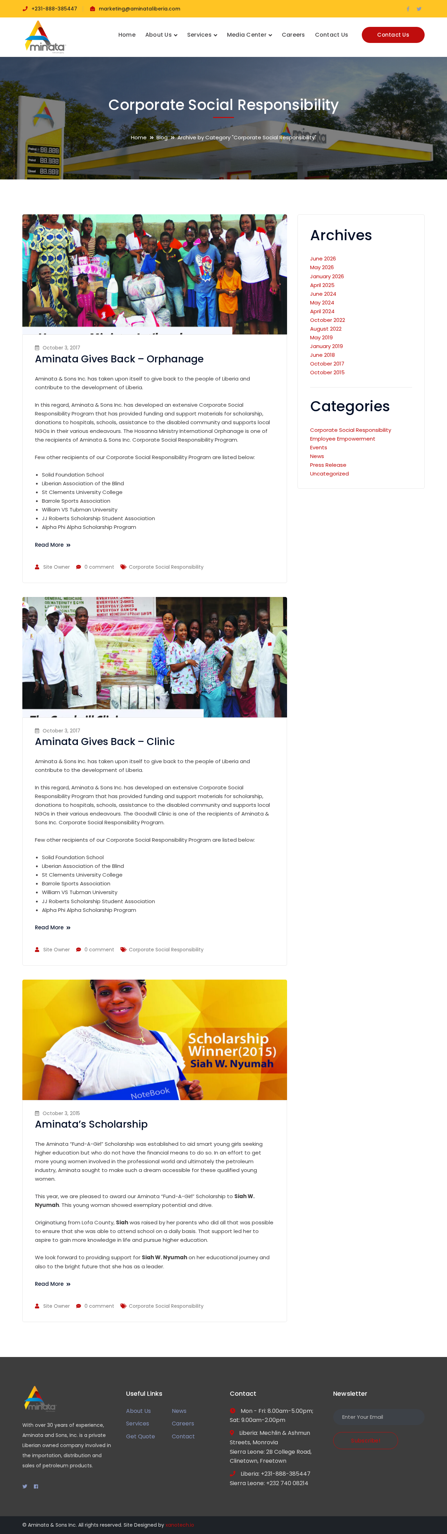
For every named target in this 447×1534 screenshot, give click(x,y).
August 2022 (326, 328)
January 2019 (326, 346)
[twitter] (24, 1486)
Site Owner (56, 566)
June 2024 (323, 293)
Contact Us (393, 34)
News (317, 456)
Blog (162, 137)
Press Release (328, 465)
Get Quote (140, 1436)
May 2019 (321, 337)
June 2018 (322, 355)
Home (139, 137)
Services (137, 1423)
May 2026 (322, 267)
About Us (138, 1411)
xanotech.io (180, 1524)
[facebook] (36, 1486)
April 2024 (322, 311)
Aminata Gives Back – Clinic (105, 741)
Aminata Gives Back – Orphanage (119, 359)
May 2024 (322, 302)
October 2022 (327, 320)
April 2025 (322, 285)
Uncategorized (329, 473)
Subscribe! (365, 1440)
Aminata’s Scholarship (91, 1124)
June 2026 (323, 258)
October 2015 (327, 372)
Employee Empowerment (342, 438)
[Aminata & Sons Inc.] (45, 36)
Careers (183, 1423)
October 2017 (327, 363)
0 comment (99, 566)
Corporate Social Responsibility (166, 566)
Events (318, 447)
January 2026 (327, 276)
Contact (183, 1436)
